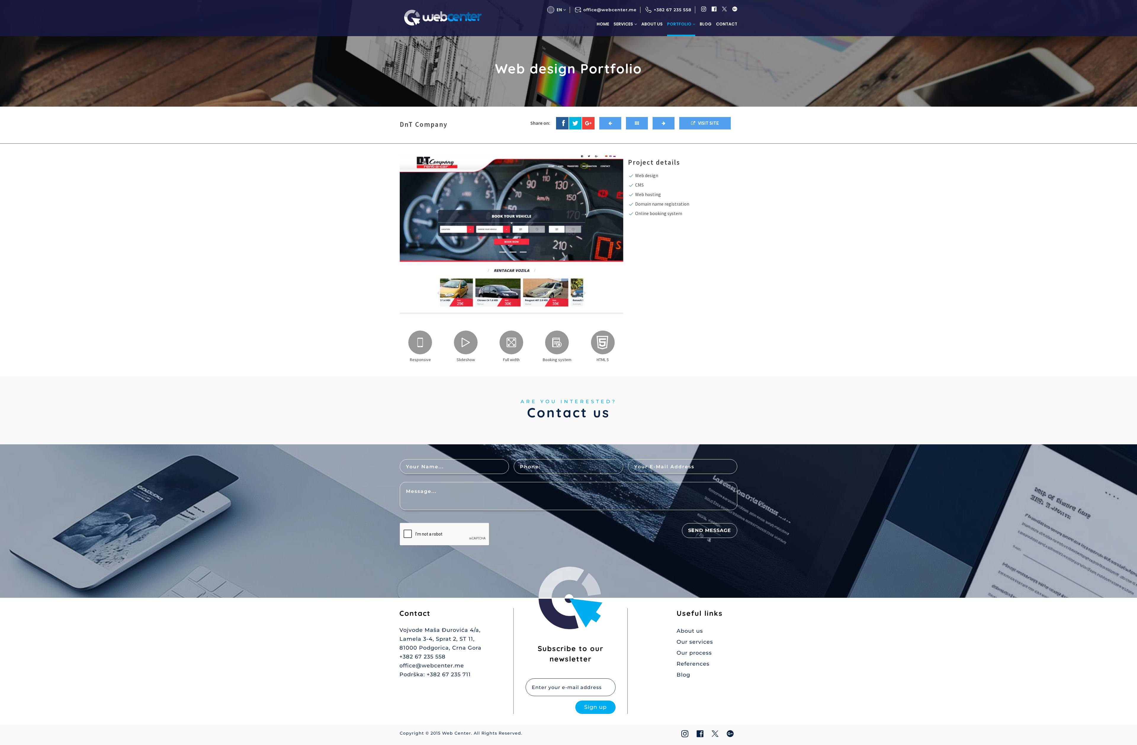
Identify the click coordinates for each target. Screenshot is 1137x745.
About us (690, 631)
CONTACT (726, 24)
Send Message (709, 530)
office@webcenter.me (610, 9)
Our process (694, 653)
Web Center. (457, 733)
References (693, 664)
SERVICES (623, 24)
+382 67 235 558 (672, 9)
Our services (695, 642)
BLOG (706, 24)
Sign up (595, 707)
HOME (603, 24)
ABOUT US (652, 24)
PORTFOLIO (679, 24)
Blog (683, 675)
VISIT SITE (707, 123)
